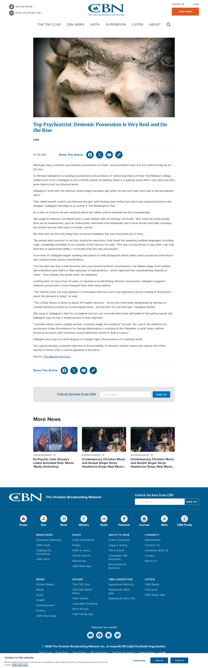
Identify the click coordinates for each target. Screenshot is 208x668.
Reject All (159, 660)
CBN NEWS (75, 24)
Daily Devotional (83, 540)
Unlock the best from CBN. (76, 394)
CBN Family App (82, 614)
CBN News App (46, 616)
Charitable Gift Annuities (118, 557)
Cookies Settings (146, 652)
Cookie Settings (139, 660)
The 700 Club (49, 24)
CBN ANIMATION (121, 579)
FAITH (95, 24)
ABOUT (155, 24)
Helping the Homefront (43, 552)
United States (45, 584)
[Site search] (168, 26)
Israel (39, 595)
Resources (79, 561)
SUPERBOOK (116, 24)
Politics (41, 610)
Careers (150, 555)
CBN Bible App (82, 566)
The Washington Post (57, 356)
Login (196, 4)
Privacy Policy (62, 652)
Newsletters (153, 540)
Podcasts (151, 589)
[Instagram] (108, 635)
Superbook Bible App (119, 591)
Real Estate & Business (117, 566)
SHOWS (77, 579)
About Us (151, 561)
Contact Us (178, 4)
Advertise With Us (157, 550)
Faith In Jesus (81, 550)
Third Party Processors (123, 652)
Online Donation (119, 540)
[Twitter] (99, 154)
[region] (104, 660)
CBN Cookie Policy (99, 652)
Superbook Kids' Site (122, 598)
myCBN (162, 652)
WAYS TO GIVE (119, 535)
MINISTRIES (44, 535)
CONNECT (152, 535)
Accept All (179, 660)
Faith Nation (80, 598)
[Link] (119, 154)
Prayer (76, 545)
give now (185, 11)
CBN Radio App (155, 595)
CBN (36, 140)
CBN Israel (43, 545)
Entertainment (45, 605)
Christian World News (82, 591)
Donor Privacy (79, 652)
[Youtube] (90, 635)
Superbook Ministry (121, 584)
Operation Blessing (48, 540)
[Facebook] (90, 154)
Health (40, 600)
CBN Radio (152, 584)
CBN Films (43, 559)
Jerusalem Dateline (84, 603)
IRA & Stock (116, 550)
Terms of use (45, 652)
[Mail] (109, 154)
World (40, 589)
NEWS (40, 579)
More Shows (80, 609)
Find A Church (81, 555)
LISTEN (137, 24)
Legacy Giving (118, 545)
